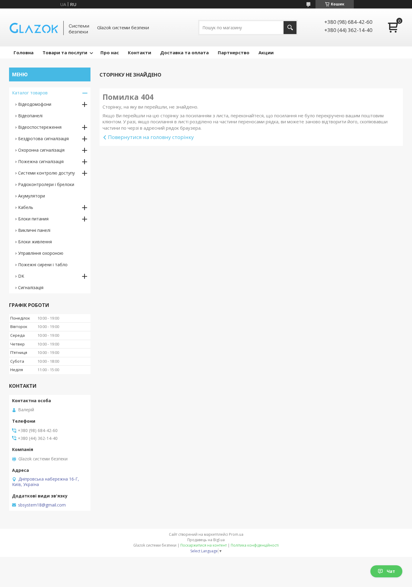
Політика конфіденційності (255, 545)
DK (21, 276)
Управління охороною (40, 253)
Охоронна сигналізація (41, 150)
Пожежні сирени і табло (43, 264)
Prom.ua (236, 534)
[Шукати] (290, 27)
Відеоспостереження (40, 127)
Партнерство (233, 52)
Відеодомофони (34, 104)
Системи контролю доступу (46, 173)
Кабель (25, 207)
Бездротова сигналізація (43, 138)
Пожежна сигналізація (41, 161)
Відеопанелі (30, 115)
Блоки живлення (35, 242)
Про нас (109, 52)
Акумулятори (31, 196)
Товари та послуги (65, 52)
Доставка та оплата (184, 52)
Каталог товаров (30, 93)
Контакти (139, 52)
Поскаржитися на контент (203, 545)
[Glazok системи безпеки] (49, 27)
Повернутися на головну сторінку (151, 137)
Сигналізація (30, 287)
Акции (266, 52)
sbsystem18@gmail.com (42, 505)
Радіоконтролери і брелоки (46, 184)
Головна (23, 52)
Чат (391, 571)
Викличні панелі (34, 230)
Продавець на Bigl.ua (206, 539)
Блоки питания (33, 219)
